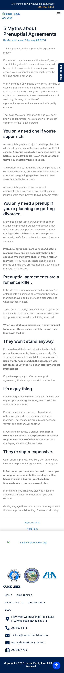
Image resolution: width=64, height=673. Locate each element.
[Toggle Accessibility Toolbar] (56, 665)
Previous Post (32, 522)
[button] (58, 14)
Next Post (32, 529)
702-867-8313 (46, 6)
